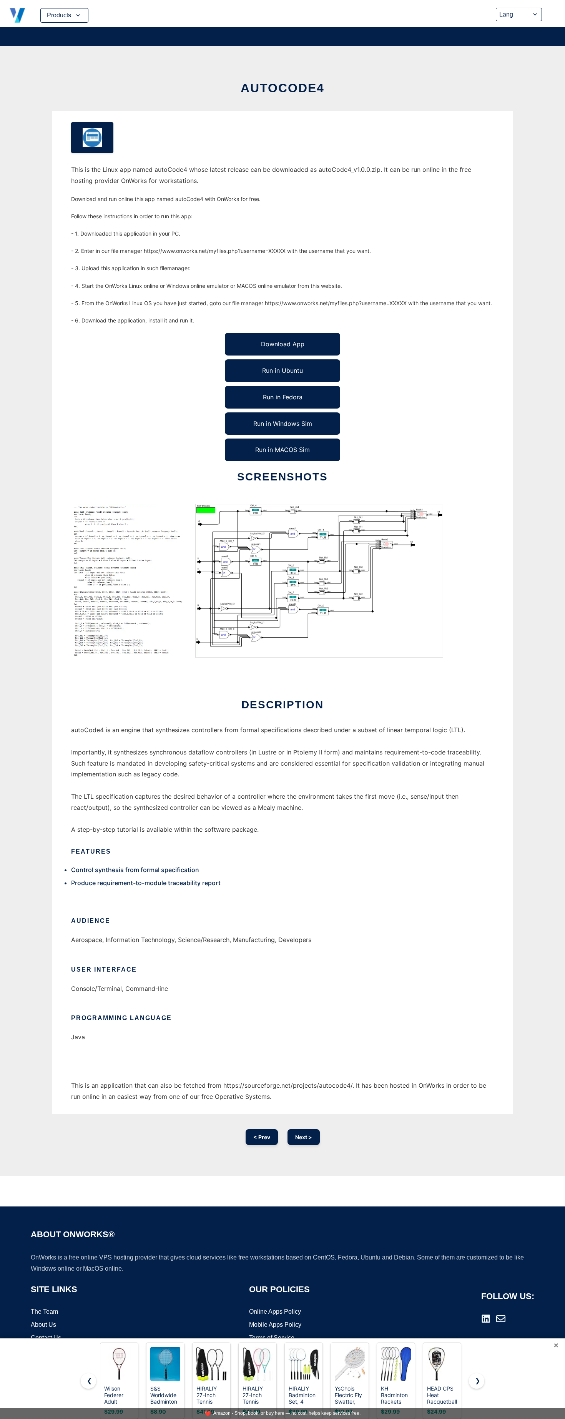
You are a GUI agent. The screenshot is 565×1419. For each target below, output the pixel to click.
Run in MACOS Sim (282, 450)
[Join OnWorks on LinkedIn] (485, 1318)
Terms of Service (271, 1337)
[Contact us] (500, 1318)
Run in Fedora (282, 397)
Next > (303, 1137)
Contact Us (46, 1337)
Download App (282, 344)
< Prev (261, 1137)
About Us (43, 1324)
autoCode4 (282, 88)
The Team (44, 1311)
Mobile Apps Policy (275, 1324)
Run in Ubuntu (282, 370)
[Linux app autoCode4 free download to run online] (92, 137)
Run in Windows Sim (282, 423)
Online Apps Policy (275, 1311)
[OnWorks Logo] (17, 15)
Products (59, 15)
